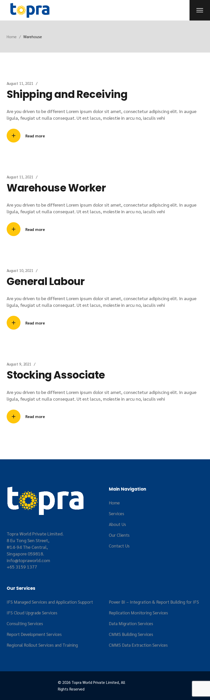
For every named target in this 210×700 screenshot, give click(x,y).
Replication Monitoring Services (138, 612)
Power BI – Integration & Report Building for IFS (154, 602)
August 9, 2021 (19, 363)
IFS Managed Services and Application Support (50, 602)
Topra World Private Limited (95, 682)
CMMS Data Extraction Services (138, 645)
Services (116, 513)
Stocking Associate (56, 375)
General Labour (46, 281)
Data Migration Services (131, 623)
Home (114, 502)
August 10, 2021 (20, 270)
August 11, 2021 (20, 83)
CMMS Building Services (131, 634)
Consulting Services (25, 623)
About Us (117, 524)
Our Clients (119, 535)
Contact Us (119, 546)
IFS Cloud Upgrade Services (32, 612)
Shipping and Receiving (67, 94)
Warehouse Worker (56, 188)
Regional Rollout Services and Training (42, 645)
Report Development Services (34, 634)
